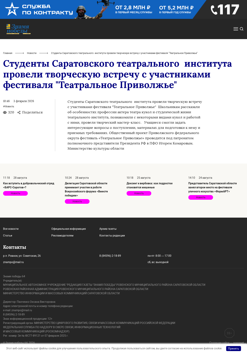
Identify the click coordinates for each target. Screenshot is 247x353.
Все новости (11, 228)
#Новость (8, 106)
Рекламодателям (62, 235)
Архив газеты (108, 228)
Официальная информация (68, 228)
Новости (31, 53)
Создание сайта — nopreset (226, 342)
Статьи (7, 235)
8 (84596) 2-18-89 (110, 255)
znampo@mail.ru (13, 262)
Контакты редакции (112, 235)
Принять (233, 348)
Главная (7, 53)
